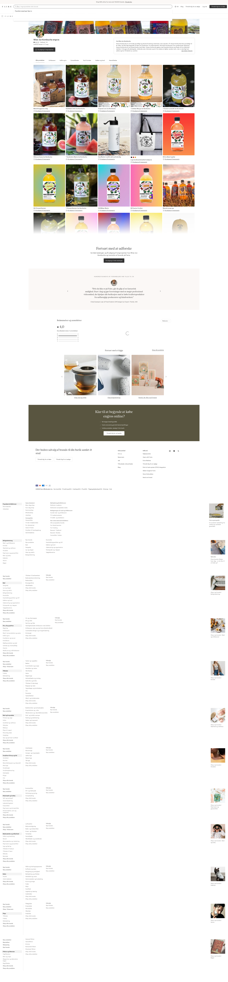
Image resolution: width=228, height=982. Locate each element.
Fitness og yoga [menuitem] (7, 718)
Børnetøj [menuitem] (5, 856)
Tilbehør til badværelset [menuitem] (32, 575)
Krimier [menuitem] (27, 944)
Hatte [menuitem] (27, 673)
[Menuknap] (2, 16)
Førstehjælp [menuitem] (29, 836)
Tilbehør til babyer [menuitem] (8, 848)
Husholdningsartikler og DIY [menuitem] (54, 542)
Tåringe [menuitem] (27, 760)
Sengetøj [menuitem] (28, 547)
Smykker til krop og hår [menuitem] (10, 755)
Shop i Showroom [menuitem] (8, 666)
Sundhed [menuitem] (28, 889)
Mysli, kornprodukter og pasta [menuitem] (12, 633)
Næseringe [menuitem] (28, 758)
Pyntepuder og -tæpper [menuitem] (53, 550)
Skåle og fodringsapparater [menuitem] (33, 866)
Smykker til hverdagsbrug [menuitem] (33, 530)
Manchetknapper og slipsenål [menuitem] (12, 763)
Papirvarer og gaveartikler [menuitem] (10, 553)
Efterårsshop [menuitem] (29, 512)
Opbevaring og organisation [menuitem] (54, 547)
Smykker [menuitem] (5, 550)
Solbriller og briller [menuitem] (31, 681)
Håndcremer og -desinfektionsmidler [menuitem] (36, 713)
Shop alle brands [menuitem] (8, 610)
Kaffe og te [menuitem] (6, 635)
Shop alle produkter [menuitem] (9, 613)
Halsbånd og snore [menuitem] (31, 876)
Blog (182, 6)
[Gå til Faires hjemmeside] (7, 6)
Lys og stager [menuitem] (29, 550)
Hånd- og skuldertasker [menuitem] (32, 698)
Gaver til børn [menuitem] (29, 527)
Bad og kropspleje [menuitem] (8, 715)
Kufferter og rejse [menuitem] (30, 869)
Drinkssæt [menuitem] (28, 633)
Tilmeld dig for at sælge (193, 6)
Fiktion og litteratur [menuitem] (9, 951)
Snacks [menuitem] (5, 648)
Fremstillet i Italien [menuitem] (56, 535)
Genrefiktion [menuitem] (29, 941)
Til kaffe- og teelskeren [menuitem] (57, 517)
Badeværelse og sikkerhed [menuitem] (11, 834)
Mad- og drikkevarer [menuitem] (9, 543)
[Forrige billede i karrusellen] (68, 291)
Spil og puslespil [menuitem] (8, 798)
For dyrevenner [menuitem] (29, 525)
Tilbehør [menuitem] (5, 671)
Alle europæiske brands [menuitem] (57, 523)
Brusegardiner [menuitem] (29, 583)
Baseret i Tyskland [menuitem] (55, 530)
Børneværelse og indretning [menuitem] (11, 841)
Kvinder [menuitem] (5, 545)
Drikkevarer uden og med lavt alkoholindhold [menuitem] (38, 628)
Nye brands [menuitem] (28, 540)
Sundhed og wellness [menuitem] (9, 722)
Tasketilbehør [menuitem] (29, 695)
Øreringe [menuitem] (5, 765)
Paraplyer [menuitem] (28, 693)
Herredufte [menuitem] (28, 908)
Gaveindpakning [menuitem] (8, 800)
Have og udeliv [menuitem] (29, 552)
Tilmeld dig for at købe (218, 6)
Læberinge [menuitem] (28, 755)
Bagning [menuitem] (5, 628)
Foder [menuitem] (27, 884)
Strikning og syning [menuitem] (31, 793)
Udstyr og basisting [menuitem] (9, 836)
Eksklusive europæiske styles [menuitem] (59, 507)
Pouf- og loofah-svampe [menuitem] (32, 715)
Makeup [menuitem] (5, 727)
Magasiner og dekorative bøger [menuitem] (10, 960)
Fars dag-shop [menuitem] (29, 507)
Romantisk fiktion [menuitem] (30, 946)
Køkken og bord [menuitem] (50, 545)
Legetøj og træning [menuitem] (31, 891)
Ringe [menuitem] (4, 775)
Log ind (204, 6)
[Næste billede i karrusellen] (160, 291)
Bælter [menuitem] (27, 663)
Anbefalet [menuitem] (6, 509)
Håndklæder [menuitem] (29, 585)
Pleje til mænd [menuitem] (7, 730)
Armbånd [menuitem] (5, 758)
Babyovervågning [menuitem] (30, 826)
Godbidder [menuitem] (28, 894)
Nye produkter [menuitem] (29, 542)
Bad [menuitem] (26, 545)
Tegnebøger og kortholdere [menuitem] (33, 688)
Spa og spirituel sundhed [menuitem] (10, 737)
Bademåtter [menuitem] (29, 580)
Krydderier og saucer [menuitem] (9, 638)
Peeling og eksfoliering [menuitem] (32, 718)
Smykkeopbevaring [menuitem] (8, 770)
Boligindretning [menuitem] (8, 540)
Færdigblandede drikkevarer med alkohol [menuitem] (37, 625)
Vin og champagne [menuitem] (31, 618)
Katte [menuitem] (4, 874)
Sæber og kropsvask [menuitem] (31, 720)
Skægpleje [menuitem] (28, 903)
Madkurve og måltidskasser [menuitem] (11, 650)
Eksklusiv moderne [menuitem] (55, 505)
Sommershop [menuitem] (29, 510)
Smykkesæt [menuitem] (6, 768)
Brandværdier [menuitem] (7, 506)
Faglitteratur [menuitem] (6, 954)
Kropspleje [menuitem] (28, 906)
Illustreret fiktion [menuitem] (30, 949)
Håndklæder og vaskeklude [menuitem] (33, 838)
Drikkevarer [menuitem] (6, 630)
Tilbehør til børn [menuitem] (7, 851)
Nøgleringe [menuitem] (28, 676)
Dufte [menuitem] (4, 720)
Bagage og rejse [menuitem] (30, 685)
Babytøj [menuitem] (5, 853)
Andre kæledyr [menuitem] (7, 879)
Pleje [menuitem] (26, 886)
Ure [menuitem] (26, 690)
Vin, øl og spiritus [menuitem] (8, 625)
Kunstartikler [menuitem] (29, 788)
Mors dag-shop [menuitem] (29, 505)
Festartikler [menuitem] (6, 805)
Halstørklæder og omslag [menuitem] (33, 678)
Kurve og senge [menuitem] (30, 881)
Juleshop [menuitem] (28, 515)
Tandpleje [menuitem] (28, 834)
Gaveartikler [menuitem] (29, 520)
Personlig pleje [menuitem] (7, 732)
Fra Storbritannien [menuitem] (55, 525)
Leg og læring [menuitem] (7, 846)
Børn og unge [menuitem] (7, 956)
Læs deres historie (186, 51)
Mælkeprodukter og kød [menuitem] (10, 643)
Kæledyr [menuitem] (5, 558)
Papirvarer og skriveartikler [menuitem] (11, 808)
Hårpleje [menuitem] (5, 725)
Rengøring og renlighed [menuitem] (32, 871)
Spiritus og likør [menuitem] (30, 623)
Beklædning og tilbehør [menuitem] (32, 874)
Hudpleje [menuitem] (5, 735)
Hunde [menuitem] (5, 876)
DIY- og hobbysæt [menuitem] (30, 790)
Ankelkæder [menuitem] (29, 748)
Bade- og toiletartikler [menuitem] (32, 829)
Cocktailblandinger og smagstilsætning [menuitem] (37, 630)
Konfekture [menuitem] (6, 640)
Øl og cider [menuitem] (28, 620)
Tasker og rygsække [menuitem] (31, 661)
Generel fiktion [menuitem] (29, 939)
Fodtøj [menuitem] (5, 673)
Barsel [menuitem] (5, 838)
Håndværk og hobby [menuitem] (9, 795)
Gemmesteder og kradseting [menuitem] (34, 879)
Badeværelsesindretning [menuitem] (32, 578)
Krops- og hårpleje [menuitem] (31, 831)
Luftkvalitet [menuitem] (28, 824)
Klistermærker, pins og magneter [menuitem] (9, 811)
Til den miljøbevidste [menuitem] (31, 522)
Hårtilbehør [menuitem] (28, 671)
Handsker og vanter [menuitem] (31, 668)
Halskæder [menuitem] (6, 773)
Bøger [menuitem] (4, 563)
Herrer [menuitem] (5, 560)
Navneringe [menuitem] (28, 750)
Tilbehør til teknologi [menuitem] (31, 683)
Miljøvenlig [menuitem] (6, 945)
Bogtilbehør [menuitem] (6, 963)
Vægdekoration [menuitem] (50, 552)
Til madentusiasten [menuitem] (56, 515)
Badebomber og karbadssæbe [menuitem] (34, 708)
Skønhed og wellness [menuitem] (9, 548)
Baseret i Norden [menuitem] (55, 532)
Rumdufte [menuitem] (49, 540)
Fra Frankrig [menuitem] (54, 527)
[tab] (40, 60)
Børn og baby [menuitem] (7, 555)
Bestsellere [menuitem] (6, 942)
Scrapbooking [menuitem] (29, 795)
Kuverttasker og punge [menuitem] (32, 666)
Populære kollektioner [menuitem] (9, 504)
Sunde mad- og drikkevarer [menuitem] (58, 512)
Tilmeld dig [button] (128, 2)
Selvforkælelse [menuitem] (29, 532)
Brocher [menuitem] (5, 760)
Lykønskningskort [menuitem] (8, 803)
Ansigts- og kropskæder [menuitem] (32, 753)
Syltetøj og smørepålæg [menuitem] (10, 645)
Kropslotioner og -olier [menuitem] (32, 710)
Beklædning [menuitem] (6, 676)
